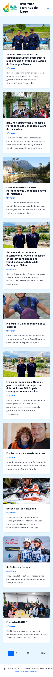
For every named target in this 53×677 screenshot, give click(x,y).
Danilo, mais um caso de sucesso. (25, 453)
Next (45, 653)
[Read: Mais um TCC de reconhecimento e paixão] (26, 306)
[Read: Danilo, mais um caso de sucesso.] (26, 435)
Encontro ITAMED (16, 622)
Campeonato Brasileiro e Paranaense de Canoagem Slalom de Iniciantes (26, 190)
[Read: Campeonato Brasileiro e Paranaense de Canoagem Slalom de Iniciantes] (26, 169)
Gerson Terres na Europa (21, 508)
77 (28, 653)
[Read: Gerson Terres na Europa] (26, 490)
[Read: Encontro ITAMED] (26, 604)
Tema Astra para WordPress (26, 672)
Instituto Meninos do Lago (29, 7)
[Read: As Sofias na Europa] (26, 549)
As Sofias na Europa (18, 567)
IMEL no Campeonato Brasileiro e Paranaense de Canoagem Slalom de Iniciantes (26, 126)
